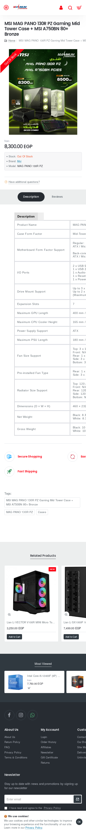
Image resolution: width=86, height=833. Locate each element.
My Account (50, 730)
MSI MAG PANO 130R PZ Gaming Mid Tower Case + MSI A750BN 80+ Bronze (39, 502)
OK (79, 821)
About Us (11, 730)
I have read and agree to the (34, 808)
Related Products (43, 556)
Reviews (57, 197)
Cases (42, 512)
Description (31, 197)
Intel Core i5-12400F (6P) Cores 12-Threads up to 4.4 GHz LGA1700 (44, 676)
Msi (19, 161)
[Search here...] (70, 7)
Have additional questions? (24, 181)
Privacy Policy (33, 827)
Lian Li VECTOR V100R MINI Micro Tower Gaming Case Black (31, 622)
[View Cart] (79, 7)
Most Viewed (43, 664)
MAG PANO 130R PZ (19, 512)
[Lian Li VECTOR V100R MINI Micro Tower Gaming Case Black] (31, 592)
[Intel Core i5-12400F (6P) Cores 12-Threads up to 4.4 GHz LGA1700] (15, 682)
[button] (9, 614)
